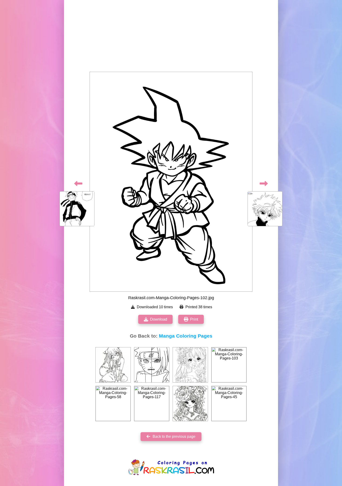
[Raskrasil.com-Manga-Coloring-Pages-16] (113, 365)
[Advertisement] (171, 37)
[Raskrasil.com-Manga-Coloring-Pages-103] (229, 365)
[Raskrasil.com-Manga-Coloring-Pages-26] (190, 403)
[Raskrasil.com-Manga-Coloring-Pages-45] (229, 403)
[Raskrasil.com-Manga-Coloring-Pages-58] (113, 403)
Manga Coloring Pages (185, 336)
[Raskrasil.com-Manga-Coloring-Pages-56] (190, 365)
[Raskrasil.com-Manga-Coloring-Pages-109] (151, 365)
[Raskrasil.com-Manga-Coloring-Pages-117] (151, 403)
